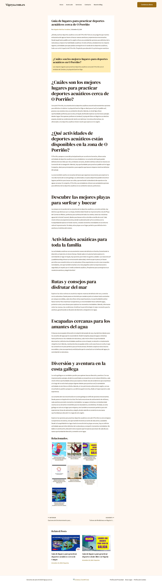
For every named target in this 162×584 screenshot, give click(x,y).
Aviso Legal (128, 580)
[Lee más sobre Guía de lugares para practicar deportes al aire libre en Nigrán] (96, 543)
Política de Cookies (140, 580)
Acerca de (69, 5)
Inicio (61, 5)
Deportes (66, 563)
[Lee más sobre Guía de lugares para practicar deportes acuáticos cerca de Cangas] (65, 543)
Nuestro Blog (98, 5)
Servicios (79, 5)
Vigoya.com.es (15, 5)
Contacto (88, 5)
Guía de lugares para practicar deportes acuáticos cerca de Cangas (64, 557)
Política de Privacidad (117, 580)
